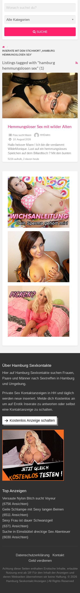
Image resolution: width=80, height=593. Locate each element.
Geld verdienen (40, 561)
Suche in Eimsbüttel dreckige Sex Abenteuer (36, 532)
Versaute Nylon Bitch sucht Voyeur (29, 498)
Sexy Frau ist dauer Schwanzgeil (27, 520)
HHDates (45, 135)
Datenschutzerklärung (32, 555)
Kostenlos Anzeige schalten (32, 420)
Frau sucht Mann (22, 135)
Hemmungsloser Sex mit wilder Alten (40, 126)
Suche (41, 31)
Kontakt (58, 555)
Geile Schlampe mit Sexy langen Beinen (33, 509)
